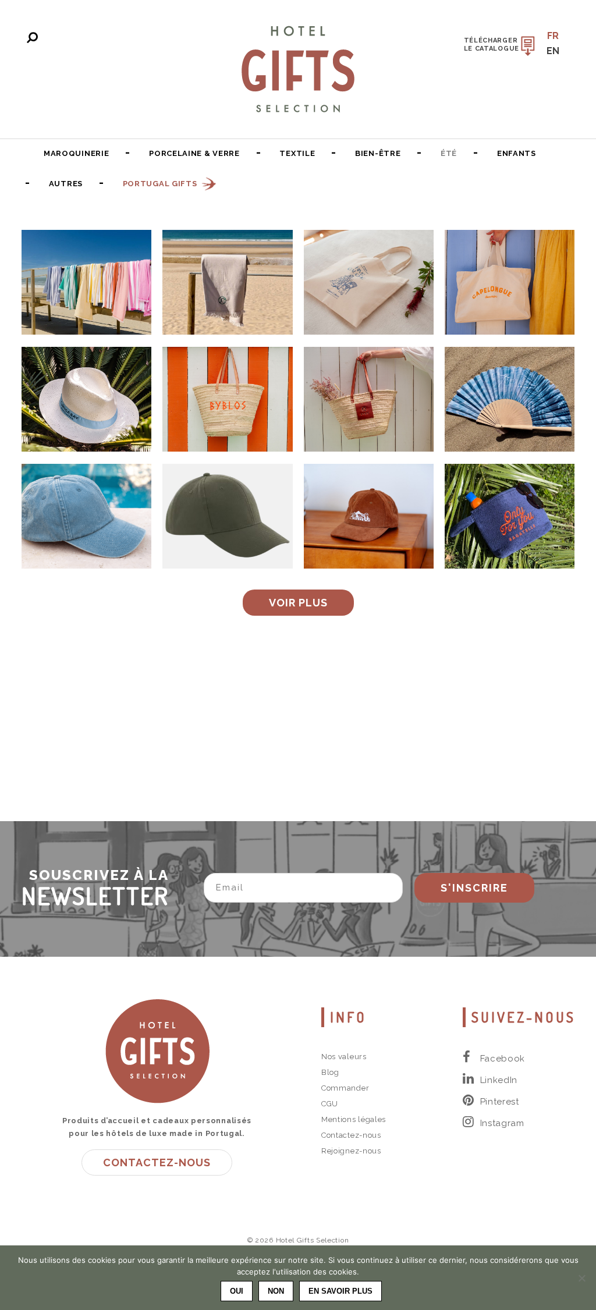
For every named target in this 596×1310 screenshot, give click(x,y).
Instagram (502, 1123)
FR (553, 35)
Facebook (503, 1058)
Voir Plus (298, 603)
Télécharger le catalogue (491, 44)
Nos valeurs (344, 1056)
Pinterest (499, 1101)
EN (553, 50)
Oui (236, 1291)
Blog (330, 1072)
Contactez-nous (157, 1162)
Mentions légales (353, 1119)
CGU (329, 1103)
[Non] (581, 1278)
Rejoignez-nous (351, 1150)
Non (276, 1291)
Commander (345, 1088)
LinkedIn (499, 1080)
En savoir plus (340, 1291)
